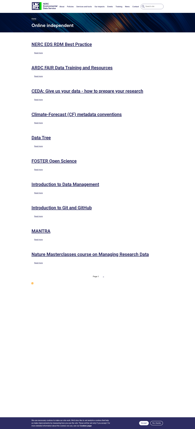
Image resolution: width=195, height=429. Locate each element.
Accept (144, 423)
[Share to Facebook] (95, 60)
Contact (135, 7)
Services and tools (84, 7)
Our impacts (100, 7)
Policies (70, 7)
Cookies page (86, 426)
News (127, 7)
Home (33, 19)
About (61, 7)
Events (110, 7)
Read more (38, 53)
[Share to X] (100, 60)
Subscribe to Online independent (32, 283)
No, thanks (156, 423)
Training (119, 7)
